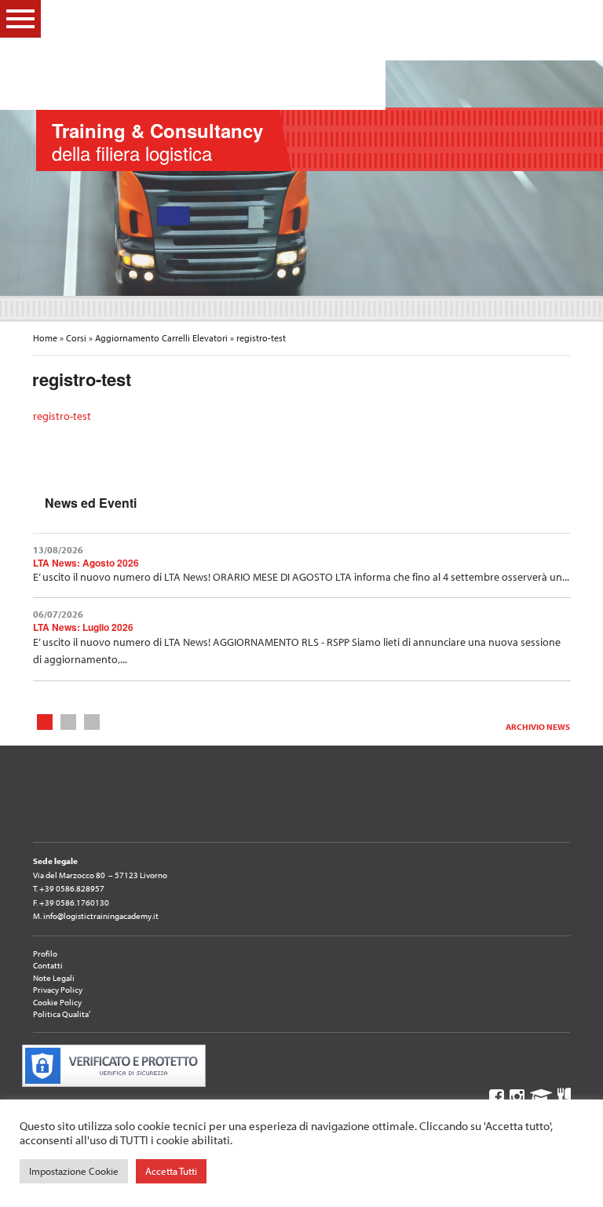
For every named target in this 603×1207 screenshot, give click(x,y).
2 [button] (68, 720)
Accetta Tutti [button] (171, 1171)
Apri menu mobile (20, 19)
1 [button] (44, 720)
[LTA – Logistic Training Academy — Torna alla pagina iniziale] (291, 55)
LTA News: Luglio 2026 (83, 627)
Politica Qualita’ (61, 1013)
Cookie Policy (57, 1002)
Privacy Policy (57, 989)
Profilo (45, 953)
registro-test (62, 416)
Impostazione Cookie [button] (74, 1171)
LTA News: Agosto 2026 (86, 563)
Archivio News (538, 726)
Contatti (48, 965)
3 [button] (91, 720)
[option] (301, 178)
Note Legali (54, 977)
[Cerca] (563, 18)
